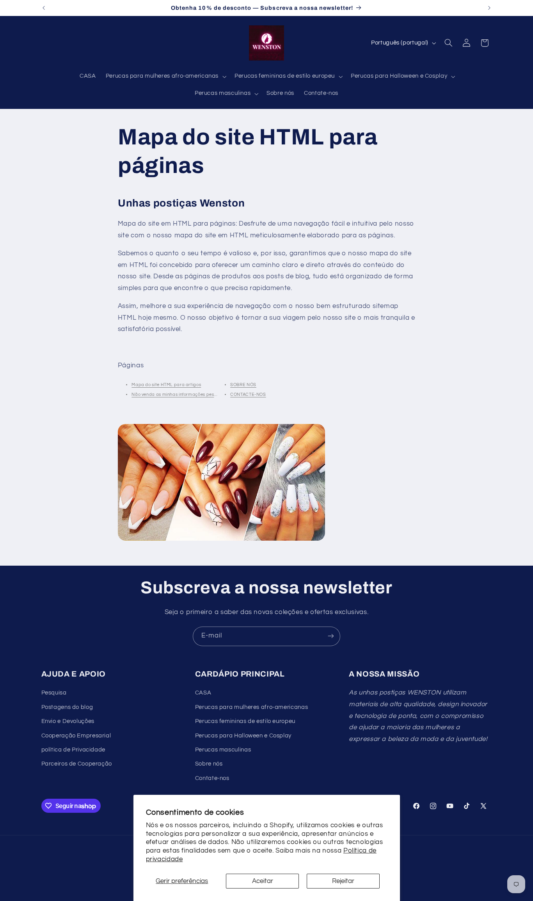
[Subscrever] (331, 636)
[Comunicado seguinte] (489, 8)
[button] (165, 76)
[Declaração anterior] (43, 8)
